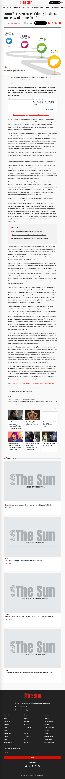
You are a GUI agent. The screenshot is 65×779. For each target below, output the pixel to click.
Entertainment (55, 7)
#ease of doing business (37, 401)
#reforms (37, 404)
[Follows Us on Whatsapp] (56, 23)
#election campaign (14, 404)
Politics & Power (39, 7)
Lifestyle (26, 721)
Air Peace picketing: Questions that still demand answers (23, 560)
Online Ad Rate (48, 736)
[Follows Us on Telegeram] (60, 23)
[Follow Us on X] (29, 766)
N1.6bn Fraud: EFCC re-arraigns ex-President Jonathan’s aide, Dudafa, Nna (33, 383)
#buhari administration (28, 399)
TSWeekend (27, 727)
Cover (5, 718)
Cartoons (46, 718)
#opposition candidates (27, 404)
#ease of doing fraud (51, 401)
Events (26, 715)
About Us (47, 733)
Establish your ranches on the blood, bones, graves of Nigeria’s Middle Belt (28, 505)
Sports (6, 727)
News (5, 730)
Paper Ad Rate (48, 739)
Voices (26, 730)
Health (26, 718)
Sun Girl (46, 724)
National (8, 7)
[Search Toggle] (62, 2)
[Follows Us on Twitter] (53, 23)
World (26, 733)
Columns (15, 7)
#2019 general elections (14, 399)
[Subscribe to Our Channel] (32, 766)
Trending (46, 730)
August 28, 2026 (8, 563)
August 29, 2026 (8, 507)
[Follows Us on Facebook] (49, 23)
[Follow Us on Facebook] (26, 766)
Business (21, 7)
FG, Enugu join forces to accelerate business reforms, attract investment (30, 238)
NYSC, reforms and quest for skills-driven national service (27, 231)
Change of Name (49, 742)
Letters (6, 739)
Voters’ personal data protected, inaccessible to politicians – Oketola (29, 235)
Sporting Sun (27, 736)
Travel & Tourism (49, 727)
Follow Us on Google (56, 2)
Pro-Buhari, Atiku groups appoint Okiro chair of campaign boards (31, 115)
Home (3, 7)
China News (29, 7)
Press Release (48, 721)
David (30, 23)
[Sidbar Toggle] (2, 3)
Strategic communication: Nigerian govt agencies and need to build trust (28, 672)
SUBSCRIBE (32, 757)
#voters (43, 404)
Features (46, 715)
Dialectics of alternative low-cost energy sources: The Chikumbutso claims (29, 616)
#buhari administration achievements (18, 401)
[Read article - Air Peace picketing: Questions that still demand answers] (32, 537)
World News (27, 742)
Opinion (47, 7)
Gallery (6, 736)
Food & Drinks (8, 733)
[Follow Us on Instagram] (39, 766)
